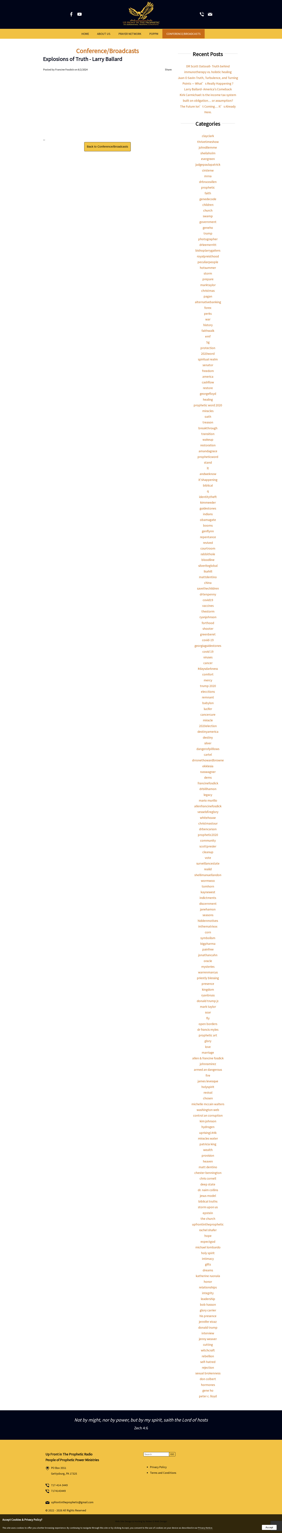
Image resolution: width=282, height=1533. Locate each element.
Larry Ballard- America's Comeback (208, 89)
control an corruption (208, 1115)
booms (208, 525)
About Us (103, 34)
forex (207, 308)
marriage (208, 1052)
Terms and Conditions (163, 1473)
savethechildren (208, 588)
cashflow (208, 382)
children (207, 205)
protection (207, 348)
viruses (207, 657)
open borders (208, 1024)
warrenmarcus (208, 972)
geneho (208, 228)
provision (208, 1155)
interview (208, 1333)
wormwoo (208, 881)
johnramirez (208, 1064)
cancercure (207, 714)
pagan (208, 296)
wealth (208, 1150)
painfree (208, 949)
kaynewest (208, 892)
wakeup (208, 439)
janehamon (208, 909)
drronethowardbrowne (208, 760)
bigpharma (207, 944)
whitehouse (208, 818)
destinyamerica (207, 731)
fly (208, 1018)
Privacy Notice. (205, 1527)
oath (208, 416)
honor (208, 1281)
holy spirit (208, 1253)
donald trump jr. (208, 1001)
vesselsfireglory (207, 812)
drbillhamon (207, 789)
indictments (208, 898)
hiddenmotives (208, 921)
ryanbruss (208, 995)
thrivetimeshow (208, 142)
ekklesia (207, 766)
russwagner (208, 772)
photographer (208, 239)
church (207, 210)
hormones (208, 1385)
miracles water (208, 1138)
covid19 (208, 600)
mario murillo (208, 800)
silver (207, 743)
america (207, 376)
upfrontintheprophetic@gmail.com (72, 1502)
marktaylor (208, 285)
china (208, 583)
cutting (208, 1344)
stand (208, 462)
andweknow (208, 474)
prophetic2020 (208, 835)
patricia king (207, 1144)
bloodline (207, 560)
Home (85, 34)
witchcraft (208, 1350)
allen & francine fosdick (208, 1058)
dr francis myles (207, 1029)
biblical (208, 485)
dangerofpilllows (207, 749)
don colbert (208, 1379)
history (208, 325)
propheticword (207, 457)
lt (208, 468)
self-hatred (207, 1362)
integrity (208, 1293)
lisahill (208, 571)
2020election (208, 726)
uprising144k (208, 1133)
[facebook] (71, 15)
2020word (208, 353)
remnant (208, 697)
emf (208, 336)
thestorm (207, 611)
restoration (208, 445)
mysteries (207, 966)
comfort (207, 674)
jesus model (208, 1196)
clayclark (208, 136)
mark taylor (208, 1006)
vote (208, 858)
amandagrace (208, 451)
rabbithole (208, 554)
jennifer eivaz (208, 1322)
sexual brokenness (207, 1373)
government (207, 222)
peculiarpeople (207, 262)
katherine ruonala (208, 1276)
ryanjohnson (207, 617)
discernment (208, 903)
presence (208, 984)
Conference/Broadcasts (183, 34)
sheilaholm (207, 153)
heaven (208, 1161)
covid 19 (207, 651)
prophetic (208, 187)
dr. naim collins (208, 1190)
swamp (208, 216)
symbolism (207, 938)
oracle (208, 961)
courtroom (207, 548)
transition (207, 434)
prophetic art (208, 1035)
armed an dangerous (208, 1069)
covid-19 (208, 640)
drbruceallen (208, 182)
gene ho (207, 1390)
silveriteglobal (208, 566)
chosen (208, 1098)
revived (208, 543)
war (207, 319)
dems (208, 777)
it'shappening (207, 480)
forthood (208, 623)
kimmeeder (208, 502)
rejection (208, 1367)
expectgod (208, 1241)
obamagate (208, 520)
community (208, 840)
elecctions (208, 691)
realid (208, 869)
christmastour (208, 823)
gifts (208, 1264)
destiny (208, 737)
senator (208, 365)
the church (208, 1219)
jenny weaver (208, 1339)
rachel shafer (208, 1230)
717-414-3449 (59, 1485)
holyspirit (207, 1087)
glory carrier (208, 1310)
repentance (208, 537)
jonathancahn (207, 955)
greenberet (208, 634)
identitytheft (208, 497)
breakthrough (207, 428)
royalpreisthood (208, 256)
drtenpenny (208, 594)
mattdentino (208, 577)
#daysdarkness (208, 669)
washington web (208, 1110)
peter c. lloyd (208, 1396)
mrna (208, 176)
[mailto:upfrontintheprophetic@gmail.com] (210, 15)
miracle (208, 720)
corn (208, 932)
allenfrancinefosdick (207, 806)
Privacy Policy (158, 1467)
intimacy (208, 1259)
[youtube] (80, 15)
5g (208, 342)
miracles (207, 411)
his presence (207, 1316)
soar (208, 1012)
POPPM (153, 34)
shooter (208, 628)
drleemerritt (207, 245)
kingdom (208, 989)
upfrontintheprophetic (208, 1224)
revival (208, 1092)
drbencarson (208, 829)
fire (208, 1075)
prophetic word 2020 (208, 405)
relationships (208, 1287)
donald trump (207, 1327)
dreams (208, 1270)
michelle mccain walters (207, 1104)
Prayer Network (129, 34)
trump (208, 233)
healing (208, 399)
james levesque (208, 1081)
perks (208, 313)
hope (208, 1236)
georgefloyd (208, 394)
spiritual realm (208, 359)
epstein (208, 1213)
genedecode (207, 199)
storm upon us (208, 1207)
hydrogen (207, 1127)
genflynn (208, 531)
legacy (208, 795)
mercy (208, 680)
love (208, 1047)
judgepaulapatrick (208, 164)
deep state (207, 1184)
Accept (269, 1527)
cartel (208, 754)
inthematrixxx (207, 926)
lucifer (208, 709)
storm (208, 273)
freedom (208, 371)
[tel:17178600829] (202, 15)
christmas (208, 291)
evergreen (208, 159)
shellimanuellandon (207, 875)
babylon (208, 703)
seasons (208, 915)
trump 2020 (208, 686)
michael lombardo (207, 1247)
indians (208, 514)
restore (208, 388)
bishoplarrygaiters (207, 250)
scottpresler (207, 846)
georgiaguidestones (208, 646)
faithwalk (208, 331)
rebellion (208, 1356)
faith (208, 193)
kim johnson (208, 1121)
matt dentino (208, 1167)
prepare (207, 279)
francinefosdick (208, 783)
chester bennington (207, 1173)
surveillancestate (207, 863)
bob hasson (208, 1304)
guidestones (208, 508)
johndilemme (208, 147)
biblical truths (207, 1201)
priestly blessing (208, 978)
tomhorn (208, 886)
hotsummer (208, 268)
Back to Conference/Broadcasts (107, 146)
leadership (208, 1299)
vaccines (208, 606)
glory (207, 1041)
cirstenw (208, 170)
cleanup (207, 852)
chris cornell (208, 1178)
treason (208, 422)
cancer (207, 663)
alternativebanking (208, 302)
